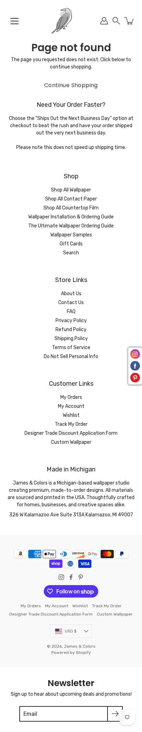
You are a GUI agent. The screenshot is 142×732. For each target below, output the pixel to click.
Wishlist (71, 415)
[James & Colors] (71, 20)
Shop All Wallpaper (71, 190)
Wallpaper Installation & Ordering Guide (71, 217)
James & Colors (79, 646)
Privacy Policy (71, 320)
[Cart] (129, 20)
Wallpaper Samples (71, 235)
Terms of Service (71, 347)
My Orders (71, 397)
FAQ (71, 312)
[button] (116, 21)
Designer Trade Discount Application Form (71, 433)
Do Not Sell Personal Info (71, 356)
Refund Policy (71, 329)
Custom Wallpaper (71, 442)
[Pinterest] (81, 577)
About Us (71, 294)
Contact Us (71, 303)
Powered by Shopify (71, 652)
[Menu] (14, 21)
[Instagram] (61, 577)
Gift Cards (71, 244)
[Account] (104, 20)
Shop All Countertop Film (71, 208)
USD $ (71, 631)
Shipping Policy (71, 338)
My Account (71, 406)
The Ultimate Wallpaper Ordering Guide (71, 226)
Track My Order (71, 424)
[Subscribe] (115, 714)
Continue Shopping (71, 85)
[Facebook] (71, 577)
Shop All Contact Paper (71, 199)
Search (71, 253)
